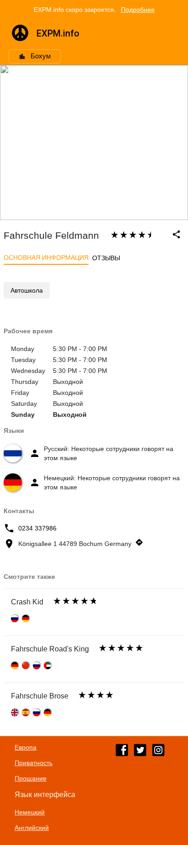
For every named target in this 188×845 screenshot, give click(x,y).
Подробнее (138, 9)
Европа (26, 747)
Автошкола (26, 290)
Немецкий (30, 812)
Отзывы (106, 258)
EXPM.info (58, 33)
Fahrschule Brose (39, 696)
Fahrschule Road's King (50, 649)
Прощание (31, 778)
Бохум (41, 56)
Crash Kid (27, 602)
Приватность (33, 762)
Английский (32, 827)
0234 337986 (37, 528)
